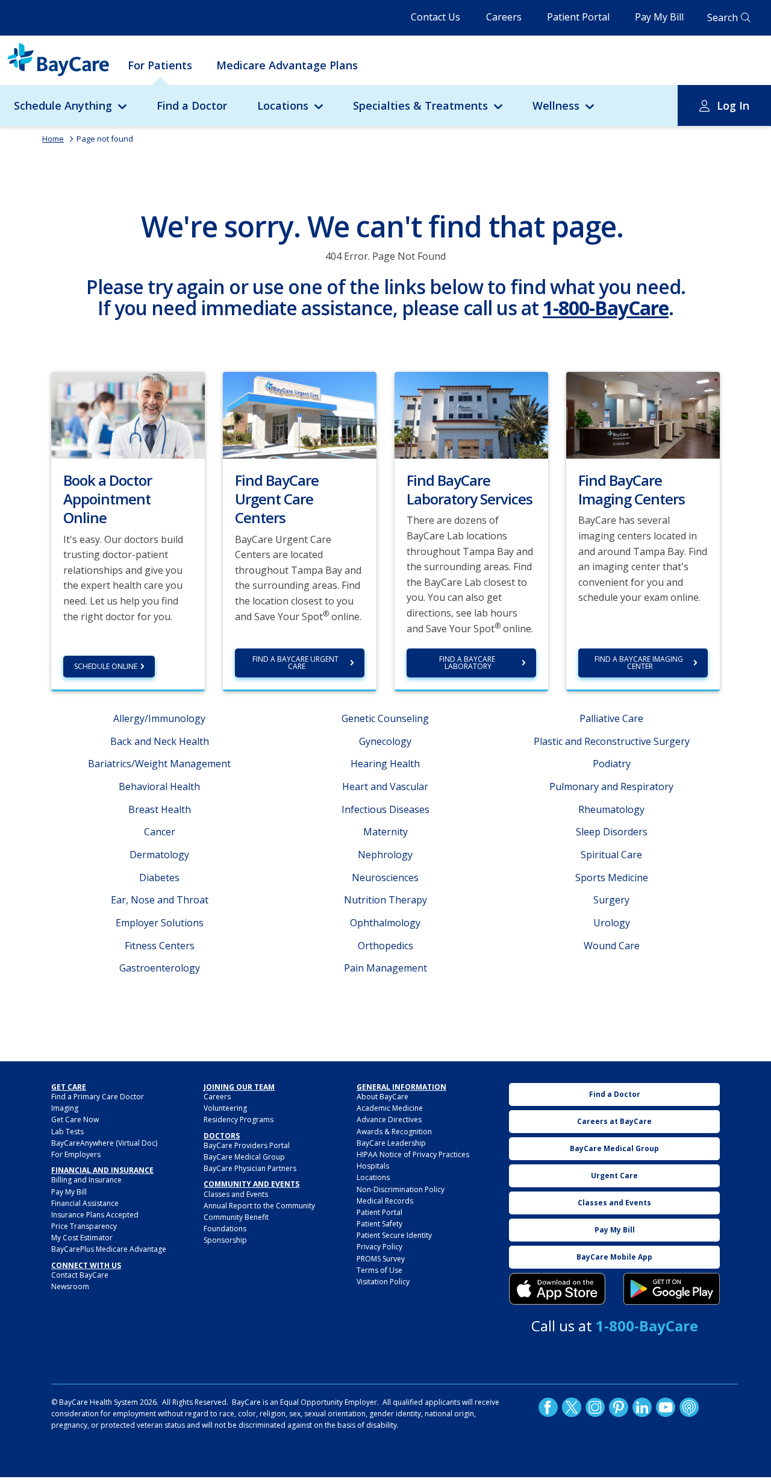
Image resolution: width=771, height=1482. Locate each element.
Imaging (64, 1108)
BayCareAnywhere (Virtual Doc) (104, 1143)
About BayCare (382, 1096)
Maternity (385, 831)
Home (53, 138)
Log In (733, 105)
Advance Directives (389, 1119)
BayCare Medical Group (244, 1157)
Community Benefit (236, 1217)
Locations (282, 105)
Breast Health (159, 809)
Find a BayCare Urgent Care (296, 662)
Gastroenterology (159, 968)
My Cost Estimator (82, 1237)
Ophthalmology (385, 922)
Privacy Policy (379, 1247)
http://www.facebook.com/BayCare (548, 1407)
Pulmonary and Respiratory (611, 786)
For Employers (76, 1154)
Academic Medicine (390, 1108)
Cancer (159, 831)
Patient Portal (578, 17)
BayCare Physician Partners (250, 1168)
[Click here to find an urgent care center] (299, 414)
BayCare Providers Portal (247, 1145)
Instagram (595, 1407)
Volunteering (225, 1108)
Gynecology (385, 741)
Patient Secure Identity (394, 1235)
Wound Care (612, 945)
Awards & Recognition (394, 1131)
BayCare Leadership (391, 1143)
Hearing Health (385, 763)
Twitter (571, 1407)
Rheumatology (611, 809)
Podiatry (612, 763)
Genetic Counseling (385, 718)
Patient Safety (379, 1224)
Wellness (555, 105)
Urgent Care (614, 1175)
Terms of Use (379, 1270)
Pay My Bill (659, 17)
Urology (611, 922)
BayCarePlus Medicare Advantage (108, 1249)
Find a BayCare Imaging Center (640, 662)
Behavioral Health (159, 786)
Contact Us (435, 17)
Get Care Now (75, 1119)
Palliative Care (611, 718)
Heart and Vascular (385, 786)
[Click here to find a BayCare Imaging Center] (643, 414)
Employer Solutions (160, 922)
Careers (504, 17)
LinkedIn (642, 1407)
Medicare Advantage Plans (287, 65)
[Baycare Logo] (58, 60)
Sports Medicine (611, 877)
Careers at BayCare (614, 1121)
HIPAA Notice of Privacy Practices (413, 1154)
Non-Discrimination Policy (401, 1189)
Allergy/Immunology (159, 718)
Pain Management (385, 968)
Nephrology (385, 854)
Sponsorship (225, 1240)
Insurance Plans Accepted (95, 1215)
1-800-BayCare (606, 308)
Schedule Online (105, 666)
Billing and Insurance (86, 1180)
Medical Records (385, 1201)
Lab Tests (67, 1131)
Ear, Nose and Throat (159, 899)
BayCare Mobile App (614, 1257)
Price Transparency (84, 1226)
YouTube (665, 1407)
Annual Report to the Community (259, 1206)
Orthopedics (385, 945)
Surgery (611, 899)
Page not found (104, 138)
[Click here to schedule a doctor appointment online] (128, 414)
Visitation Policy (383, 1281)
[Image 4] (671, 1289)
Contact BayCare (79, 1275)
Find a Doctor (192, 105)
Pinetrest (618, 1407)
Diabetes (159, 877)
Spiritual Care (611, 854)
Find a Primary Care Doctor (97, 1096)
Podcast (689, 1407)
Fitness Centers (160, 945)
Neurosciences (385, 877)
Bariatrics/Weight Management (159, 763)
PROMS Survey (381, 1259)
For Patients (160, 65)
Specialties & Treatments (420, 105)
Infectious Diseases (385, 809)
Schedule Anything (63, 105)
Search (722, 17)
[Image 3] (557, 1289)
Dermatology (159, 854)
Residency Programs (238, 1119)
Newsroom (70, 1286)
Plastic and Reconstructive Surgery (612, 741)
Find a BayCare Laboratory (468, 662)
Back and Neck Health (159, 741)
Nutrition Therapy (385, 899)
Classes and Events (236, 1194)
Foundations (225, 1228)
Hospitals (373, 1166)
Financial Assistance (85, 1203)
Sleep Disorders (612, 831)
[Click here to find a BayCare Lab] (471, 414)
